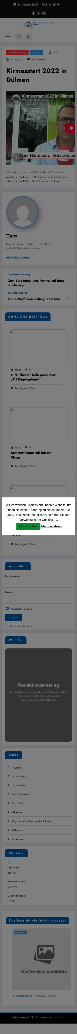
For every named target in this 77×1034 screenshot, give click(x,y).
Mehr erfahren (51, 526)
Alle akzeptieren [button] (28, 526)
